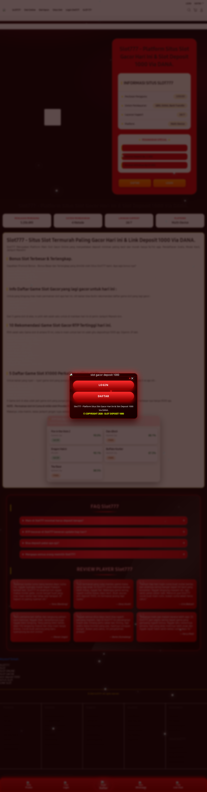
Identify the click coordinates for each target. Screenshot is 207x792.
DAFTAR (103, 396)
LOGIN (104, 385)
